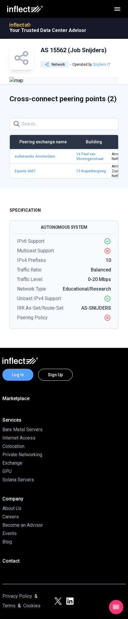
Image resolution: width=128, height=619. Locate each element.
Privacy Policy (17, 596)
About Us (11, 508)
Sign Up (55, 374)
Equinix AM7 (25, 171)
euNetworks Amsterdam (35, 156)
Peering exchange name (43, 141)
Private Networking (22, 454)
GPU (7, 471)
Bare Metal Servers (22, 429)
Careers (10, 517)
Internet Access (18, 438)
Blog (7, 542)
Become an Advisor (22, 525)
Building (94, 141)
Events (9, 533)
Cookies (31, 606)
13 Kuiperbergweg (91, 171)
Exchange (12, 463)
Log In (18, 374)
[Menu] (117, 9)
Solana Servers (18, 480)
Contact (11, 561)
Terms (8, 606)
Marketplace (15, 398)
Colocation (13, 446)
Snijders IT (101, 64)
